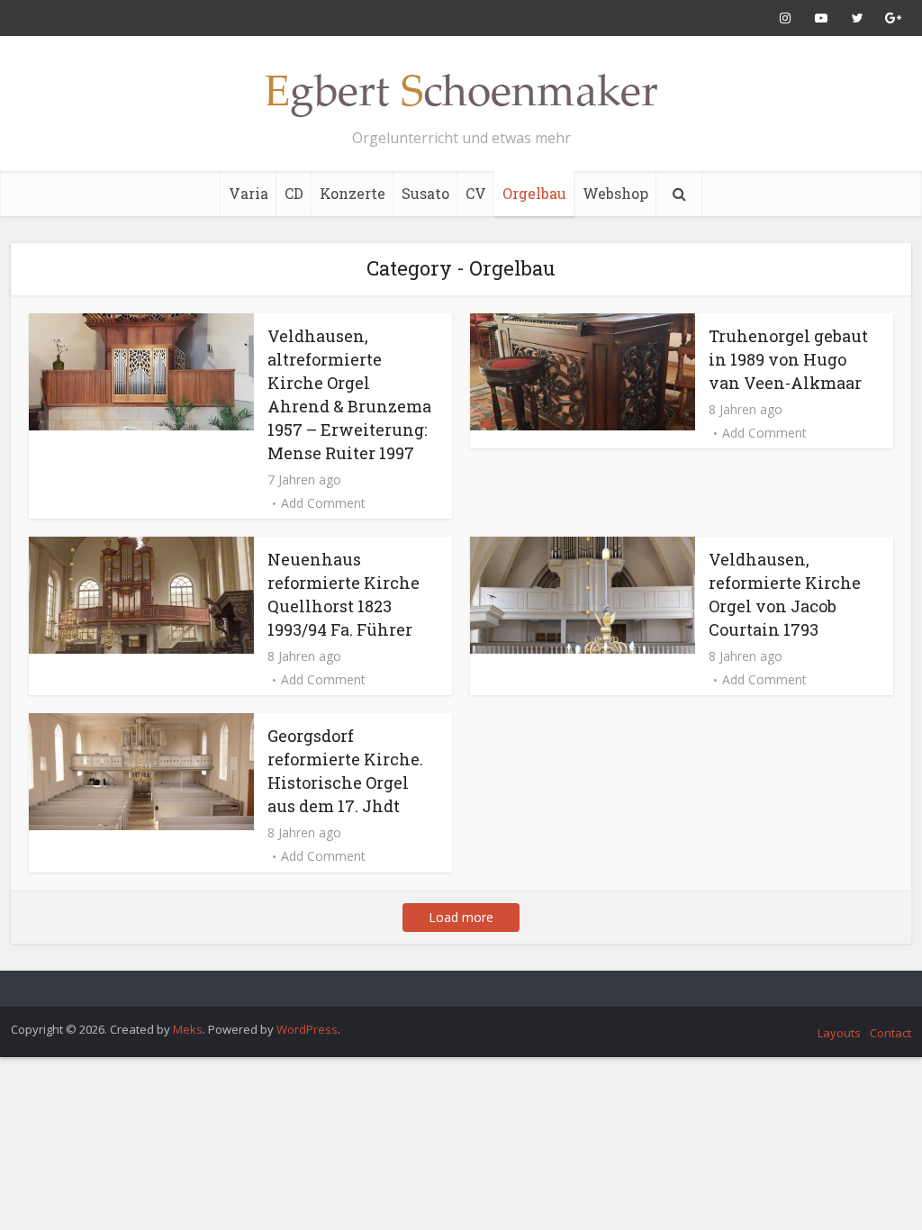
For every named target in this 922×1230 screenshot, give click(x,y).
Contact (890, 1033)
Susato (425, 193)
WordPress (307, 1029)
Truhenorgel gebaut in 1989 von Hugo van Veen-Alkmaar (788, 359)
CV (476, 193)
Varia (248, 193)
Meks (188, 1029)
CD (294, 193)
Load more (461, 917)
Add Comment (323, 503)
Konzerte (352, 193)
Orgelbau (534, 193)
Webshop (615, 193)
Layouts (839, 1033)
